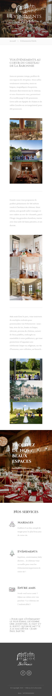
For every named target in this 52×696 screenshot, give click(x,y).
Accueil (13, 41)
